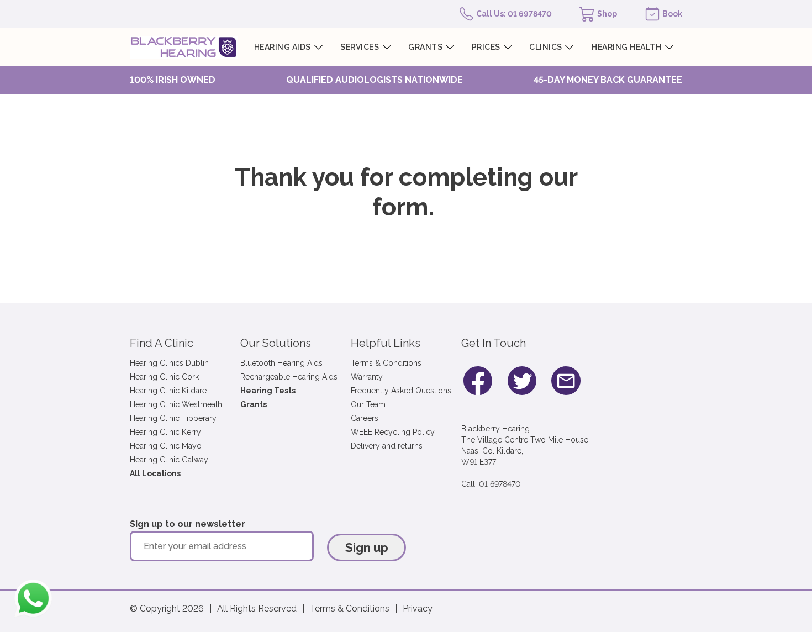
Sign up (366, 547)
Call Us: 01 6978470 (514, 13)
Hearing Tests (268, 390)
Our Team (368, 404)
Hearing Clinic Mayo (166, 445)
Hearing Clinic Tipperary (173, 418)
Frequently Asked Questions (401, 390)
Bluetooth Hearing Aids (281, 363)
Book (672, 13)
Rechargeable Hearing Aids (289, 376)
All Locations (155, 473)
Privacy (418, 608)
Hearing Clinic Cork (164, 376)
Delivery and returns (387, 445)
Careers (364, 418)
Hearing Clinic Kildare (168, 390)
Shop (607, 13)
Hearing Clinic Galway (169, 459)
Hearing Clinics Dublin (169, 363)
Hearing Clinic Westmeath (176, 404)
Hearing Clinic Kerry (165, 432)
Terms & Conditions (386, 363)
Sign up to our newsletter (187, 524)
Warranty (367, 376)
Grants (253, 404)
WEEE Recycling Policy (393, 432)
